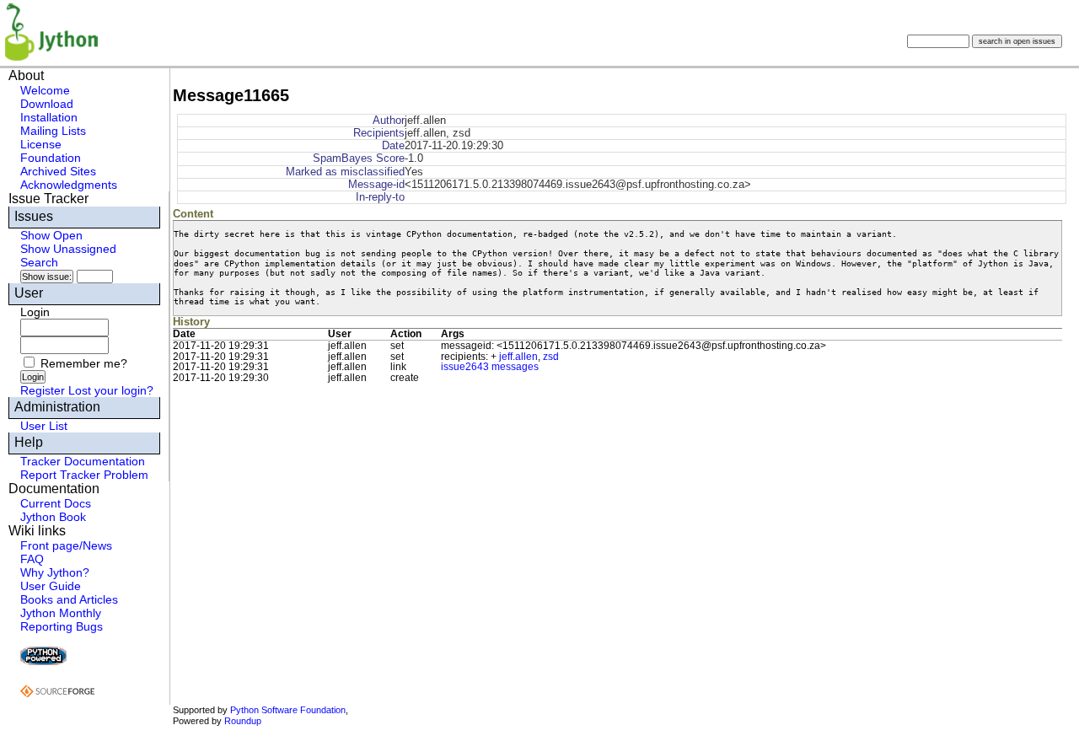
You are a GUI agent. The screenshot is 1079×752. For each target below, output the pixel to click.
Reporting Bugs (61, 626)
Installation (49, 117)
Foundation (50, 157)
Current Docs (55, 503)
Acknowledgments (68, 184)
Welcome (45, 90)
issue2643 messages (490, 367)
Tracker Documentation (82, 461)
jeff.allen (518, 357)
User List (43, 425)
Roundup (242, 721)
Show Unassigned (68, 248)
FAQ (32, 559)
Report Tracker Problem (84, 474)
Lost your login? (110, 390)
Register (42, 390)
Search (39, 262)
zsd (551, 357)
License (41, 144)
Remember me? (83, 363)
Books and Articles (69, 599)
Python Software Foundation (288, 710)
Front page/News (66, 545)
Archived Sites (58, 171)
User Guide (50, 586)
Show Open (51, 235)
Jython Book (53, 517)
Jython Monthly (60, 613)
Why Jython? (54, 572)
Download (46, 103)
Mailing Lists (53, 130)
